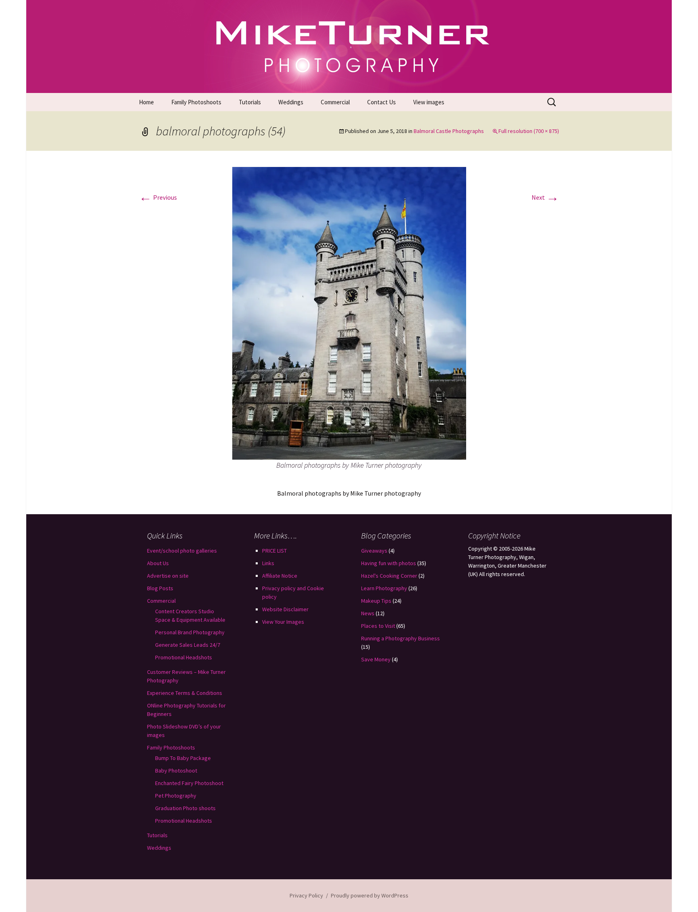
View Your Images (283, 621)
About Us (158, 563)
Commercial (335, 102)
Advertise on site (168, 575)
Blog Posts (160, 588)
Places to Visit (378, 625)
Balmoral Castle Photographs (449, 131)
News (367, 613)
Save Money (376, 659)
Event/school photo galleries (182, 550)
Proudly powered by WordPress (369, 895)
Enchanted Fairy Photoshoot (189, 783)
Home (146, 102)
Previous (158, 197)
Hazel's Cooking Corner (389, 575)
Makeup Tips (376, 600)
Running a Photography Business (400, 638)
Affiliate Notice (279, 575)
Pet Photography (175, 795)
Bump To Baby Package (183, 758)
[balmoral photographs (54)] (349, 312)
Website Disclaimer (285, 609)
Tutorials (250, 102)
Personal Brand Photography (190, 632)
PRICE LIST (274, 550)
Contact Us (381, 102)
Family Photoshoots (196, 102)
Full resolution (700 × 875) (528, 131)
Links (268, 563)
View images (428, 102)
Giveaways (374, 550)
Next (545, 197)
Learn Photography (384, 588)
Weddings (290, 102)
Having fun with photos (388, 563)
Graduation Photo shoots (185, 808)
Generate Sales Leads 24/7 (187, 644)
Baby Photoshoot (176, 770)
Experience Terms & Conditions (184, 693)
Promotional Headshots (183, 657)
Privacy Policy (306, 895)
